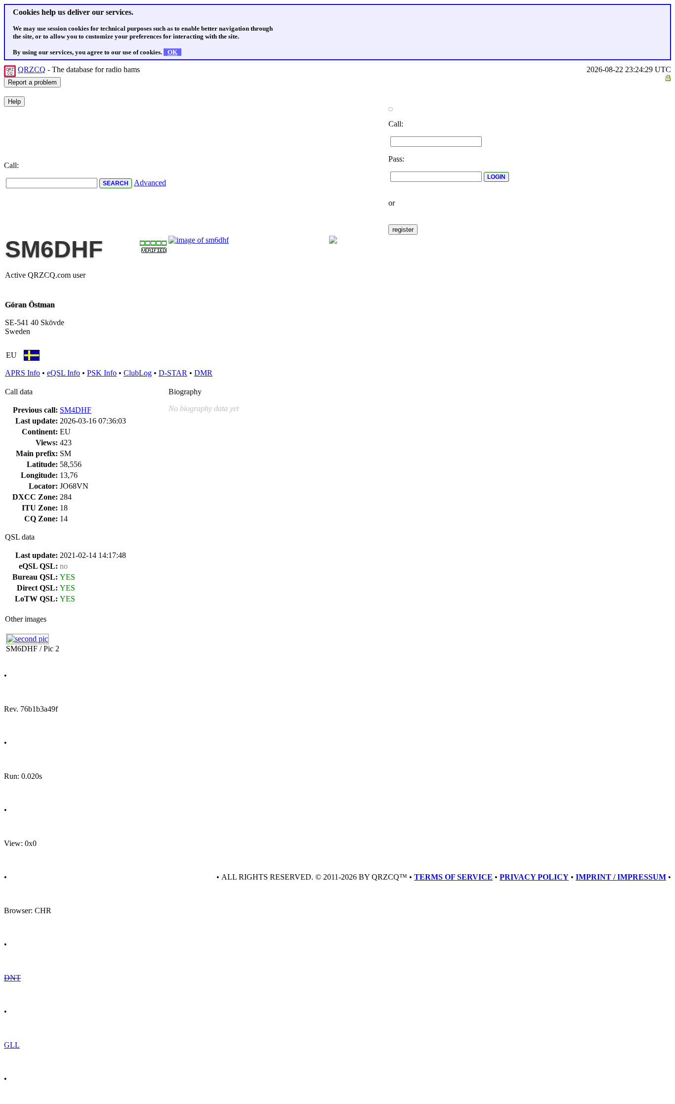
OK (172, 52)
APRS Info (22, 373)
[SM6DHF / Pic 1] (199, 240)
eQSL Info (63, 373)
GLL (12, 1045)
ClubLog (138, 373)
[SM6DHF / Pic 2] (27, 639)
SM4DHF (75, 410)
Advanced (150, 182)
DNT (12, 978)
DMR (203, 373)
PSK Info (102, 373)
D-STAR (173, 373)
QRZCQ (31, 69)
